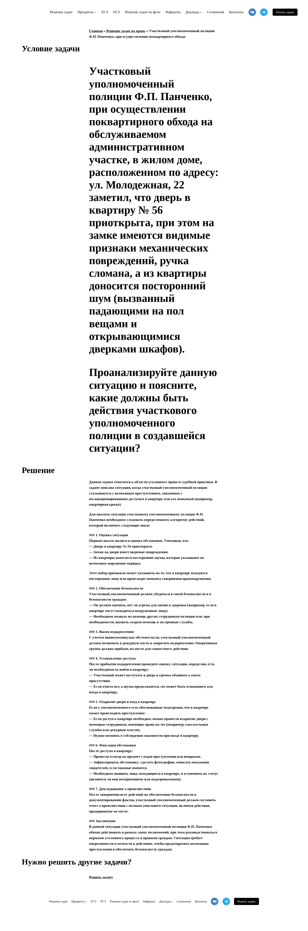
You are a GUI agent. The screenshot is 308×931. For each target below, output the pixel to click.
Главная (96, 31)
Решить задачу (285, 12)
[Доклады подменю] (201, 12)
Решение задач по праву (125, 31)
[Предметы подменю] (95, 12)
